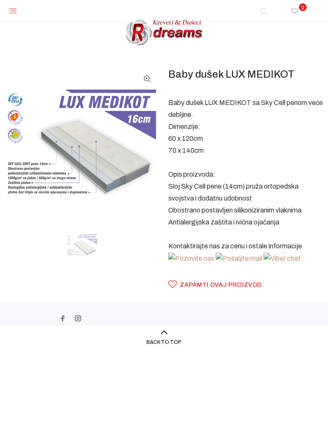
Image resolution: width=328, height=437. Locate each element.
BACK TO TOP (164, 342)
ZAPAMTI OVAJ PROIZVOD (220, 285)
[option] (87, 245)
